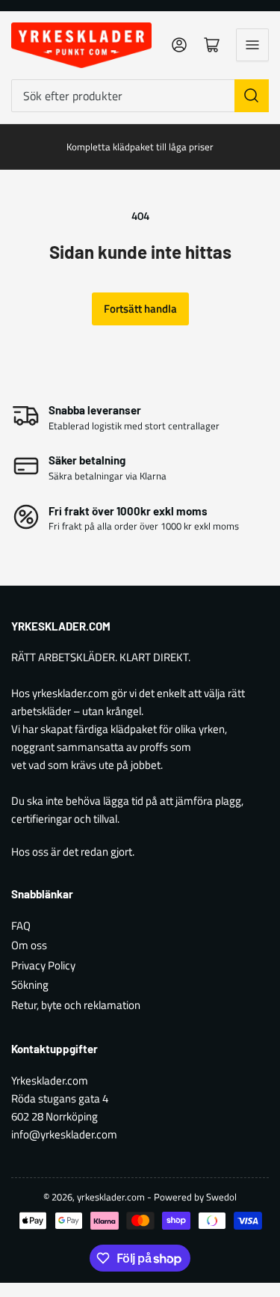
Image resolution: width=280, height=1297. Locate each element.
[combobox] (140, 95)
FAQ (21, 925)
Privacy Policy (43, 965)
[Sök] (251, 95)
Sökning (30, 984)
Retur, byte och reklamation (75, 1005)
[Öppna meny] (252, 44)
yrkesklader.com (111, 1196)
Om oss (29, 945)
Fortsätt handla (140, 308)
